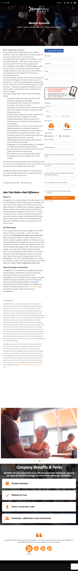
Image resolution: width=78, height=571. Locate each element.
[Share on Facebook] (65, 3)
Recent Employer (49, 147)
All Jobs (6, 2)
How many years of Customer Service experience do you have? (59, 165)
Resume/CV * (48, 121)
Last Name (47, 63)
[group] (39, 433)
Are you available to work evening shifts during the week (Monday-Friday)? (59, 174)
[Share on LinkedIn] (68, 3)
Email (46, 71)
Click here (33, 286)
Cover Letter (48, 133)
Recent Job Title (49, 139)
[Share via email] (75, 3)
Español (59, 3)
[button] (34, 461)
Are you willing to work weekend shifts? (56, 182)
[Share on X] (71, 3)
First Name (47, 56)
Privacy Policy (53, 97)
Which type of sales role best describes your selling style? (59, 155)
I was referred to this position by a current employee (59, 192)
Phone (46, 79)
